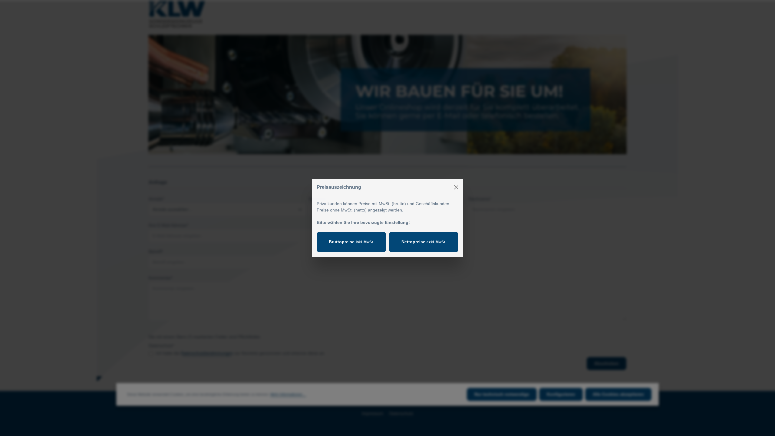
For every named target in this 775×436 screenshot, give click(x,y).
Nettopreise (423, 241)
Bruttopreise (351, 241)
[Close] (456, 187)
